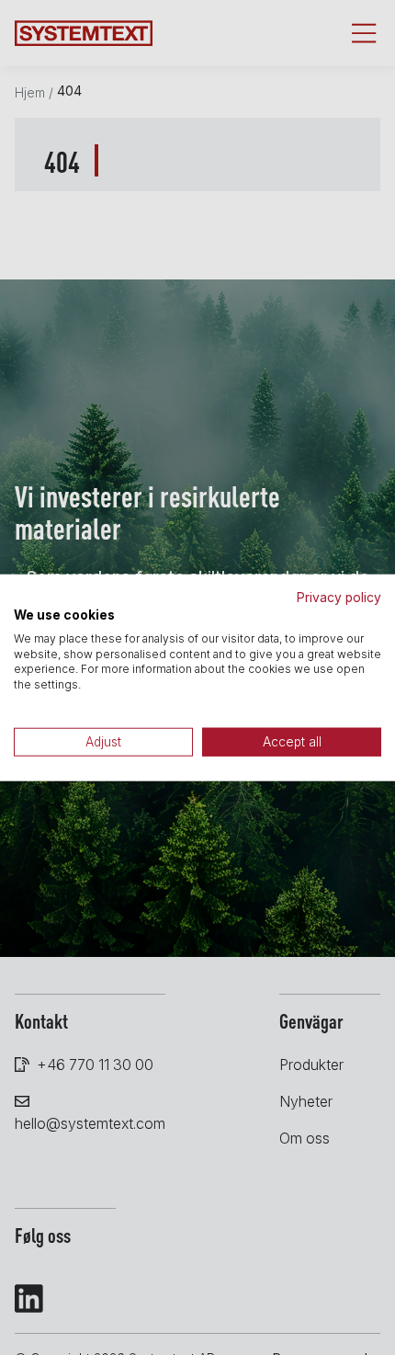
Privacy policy (339, 597)
